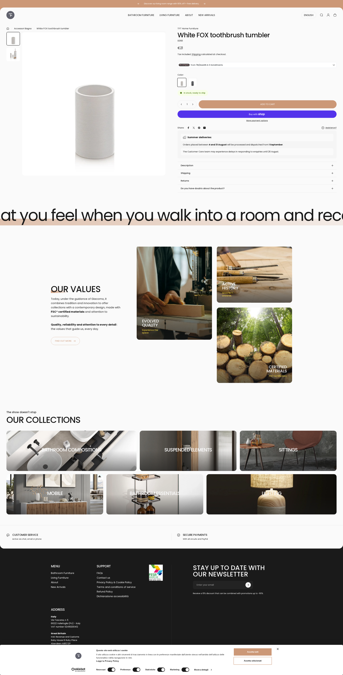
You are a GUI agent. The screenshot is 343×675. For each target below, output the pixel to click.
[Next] (204, 4)
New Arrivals (58, 587)
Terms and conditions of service (116, 587)
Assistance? (331, 128)
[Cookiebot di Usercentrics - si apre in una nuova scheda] (78, 670)
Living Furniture (59, 577)
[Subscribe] (248, 585)
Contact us (103, 577)
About (54, 582)
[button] (257, 165)
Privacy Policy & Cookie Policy (114, 582)
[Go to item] (13, 39)
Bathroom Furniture (62, 573)
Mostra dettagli (201, 670)
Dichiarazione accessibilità (112, 596)
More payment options (257, 120)
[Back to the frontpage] (7, 28)
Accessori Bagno (23, 28)
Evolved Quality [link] (150, 323)
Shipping (196, 54)
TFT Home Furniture (188, 28)
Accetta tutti (252, 652)
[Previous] (138, 4)
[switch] (136, 669)
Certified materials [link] (276, 369)
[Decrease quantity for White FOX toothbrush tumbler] (181, 104)
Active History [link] (230, 286)
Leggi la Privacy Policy (107, 661)
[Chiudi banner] (278, 649)
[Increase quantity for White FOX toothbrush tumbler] (193, 104)
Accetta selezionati (253, 661)
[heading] (152, 323)
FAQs (100, 573)
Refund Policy (105, 591)
